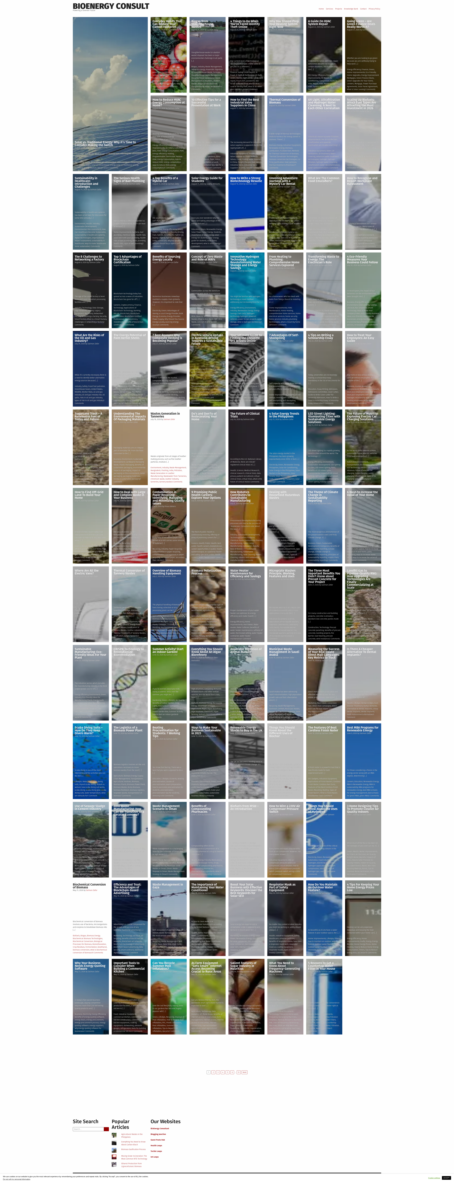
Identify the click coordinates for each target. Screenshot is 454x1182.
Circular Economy (121, 863)
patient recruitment (245, 476)
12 (239, 1072)
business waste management (126, 554)
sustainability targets (212, 400)
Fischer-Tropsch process (248, 866)
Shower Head (212, 947)
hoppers (171, 636)
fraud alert (240, 81)
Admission (333, 389)
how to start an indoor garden (165, 714)
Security (103, 316)
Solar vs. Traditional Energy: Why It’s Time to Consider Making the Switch (105, 143)
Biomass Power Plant (136, 784)
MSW (193, 316)
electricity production (326, 863)
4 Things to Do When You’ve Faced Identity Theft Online (245, 24)
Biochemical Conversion (83, 941)
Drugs (216, 863)
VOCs (372, 871)
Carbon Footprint (248, 537)
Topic (212, 159)
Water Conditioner (198, 950)
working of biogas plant (240, 717)
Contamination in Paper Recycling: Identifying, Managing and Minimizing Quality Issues (168, 497)
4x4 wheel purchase (249, 392)
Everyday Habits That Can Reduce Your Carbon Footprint (167, 24)
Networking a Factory (90, 316)
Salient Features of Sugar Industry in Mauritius (243, 966)
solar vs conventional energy (103, 165)
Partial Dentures (370, 706)
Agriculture (79, 465)
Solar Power (96, 162)
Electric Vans (88, 627)
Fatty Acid (322, 235)
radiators (282, 84)
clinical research (237, 473)
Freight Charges (244, 162)
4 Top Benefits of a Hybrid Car (165, 179)
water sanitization (315, 168)
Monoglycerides (322, 238)
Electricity (157, 310)
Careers (194, 153)
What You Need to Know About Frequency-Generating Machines (284, 967)
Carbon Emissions (92, 624)
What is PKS (136, 397)
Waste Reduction (120, 549)
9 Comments (202, 639)
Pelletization (196, 633)
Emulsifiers (312, 235)
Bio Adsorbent (275, 781)
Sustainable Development (85, 226)
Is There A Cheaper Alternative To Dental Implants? (361, 652)
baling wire (204, 784)
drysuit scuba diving (87, 784)
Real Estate (93, 546)
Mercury (130, 709)
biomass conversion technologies (283, 159)
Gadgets (315, 779)
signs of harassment (366, 243)
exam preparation (173, 784)
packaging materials (131, 476)
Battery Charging (159, 232)
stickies (160, 560)
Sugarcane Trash (87, 473)
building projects (323, 633)
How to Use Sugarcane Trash (92, 470)
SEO (254, 938)
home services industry (278, 319)
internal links (244, 947)
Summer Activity (176, 711)
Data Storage (97, 308)
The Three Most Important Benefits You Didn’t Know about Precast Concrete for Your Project (324, 576)
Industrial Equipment (239, 153)
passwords (250, 81)
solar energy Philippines (284, 479)
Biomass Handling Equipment (165, 619)
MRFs (219, 313)
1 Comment (253, 89)
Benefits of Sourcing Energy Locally (166, 258)
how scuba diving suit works (93, 787)
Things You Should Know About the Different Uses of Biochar (282, 732)
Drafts (362, 941)
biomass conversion (81, 950)
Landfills (172, 863)
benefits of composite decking (165, 395)
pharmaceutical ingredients (203, 871)
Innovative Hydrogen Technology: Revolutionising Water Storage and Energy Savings (245, 262)
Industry (201, 66)
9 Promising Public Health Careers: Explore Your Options (206, 495)
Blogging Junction (158, 1134)
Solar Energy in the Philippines (282, 470)
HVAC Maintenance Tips (329, 84)
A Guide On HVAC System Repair (319, 22)
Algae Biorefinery (214, 709)
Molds (364, 866)
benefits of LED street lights (319, 470)
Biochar (285, 781)
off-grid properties (91, 554)
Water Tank (211, 950)
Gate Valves (257, 162)
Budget (194, 467)
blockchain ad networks (132, 941)
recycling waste (125, 557)
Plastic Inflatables (173, 1022)
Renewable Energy (82, 162)
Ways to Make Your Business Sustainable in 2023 (206, 730)
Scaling (203, 947)
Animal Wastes (248, 706)
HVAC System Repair (316, 86)
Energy (211, 627)
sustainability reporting (317, 560)
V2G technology (353, 467)
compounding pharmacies (202, 868)
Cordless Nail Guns (327, 784)
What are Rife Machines (288, 1025)
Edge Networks (81, 310)
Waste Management (213, 66)
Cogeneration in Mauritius (241, 1022)
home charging (361, 473)
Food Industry (332, 235)
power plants (244, 1031)
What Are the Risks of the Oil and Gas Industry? (89, 338)
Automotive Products (289, 540)
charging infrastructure (201, 392)
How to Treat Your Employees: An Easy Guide (360, 338)
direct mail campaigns (321, 706)
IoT (201, 1014)
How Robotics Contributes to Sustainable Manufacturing (240, 496)
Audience (212, 153)
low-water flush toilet (239, 790)
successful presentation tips (203, 165)
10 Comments (85, 717)
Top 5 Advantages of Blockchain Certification (128, 259)
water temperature (93, 793)
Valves (249, 168)
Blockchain (125, 313)
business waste (133, 552)
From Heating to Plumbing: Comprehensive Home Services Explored (284, 261)
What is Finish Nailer (328, 793)
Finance (233, 72)
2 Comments (113, 168)
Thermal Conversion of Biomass (284, 101)
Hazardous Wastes (276, 546)
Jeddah (281, 709)
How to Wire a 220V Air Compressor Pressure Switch (284, 809)
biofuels (202, 714)
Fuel (154, 235)
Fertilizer (216, 72)
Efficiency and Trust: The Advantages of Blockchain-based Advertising (127, 889)
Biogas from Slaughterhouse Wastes (202, 24)
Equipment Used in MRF (206, 313)
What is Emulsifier (330, 240)
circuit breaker (286, 866)
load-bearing (320, 636)
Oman (169, 868)
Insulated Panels (354, 866)
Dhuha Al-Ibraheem (251, 812)
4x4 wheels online (244, 395)
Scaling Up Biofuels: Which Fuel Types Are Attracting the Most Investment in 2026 (361, 104)
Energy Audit (98, 700)
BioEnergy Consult (111, 6)
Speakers (211, 156)
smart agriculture (208, 1028)
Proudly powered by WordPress (86, 1178)
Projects (338, 9)
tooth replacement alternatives (360, 714)
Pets (219, 473)
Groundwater (196, 938)
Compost (296, 787)
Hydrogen (312, 863)
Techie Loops (156, 1151)
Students (217, 232)
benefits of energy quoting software (89, 1017)
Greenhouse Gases (82, 389)
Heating (329, 86)
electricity (234, 1031)
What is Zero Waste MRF (208, 319)
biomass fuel (166, 633)
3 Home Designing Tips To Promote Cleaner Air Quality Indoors (363, 809)
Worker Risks (87, 392)
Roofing (326, 790)
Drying (204, 627)
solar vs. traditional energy (127, 165)
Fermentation (91, 947)
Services (329, 9)
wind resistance (322, 639)
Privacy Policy (374, 9)
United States (96, 389)
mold (134, 240)
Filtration (335, 1025)
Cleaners (291, 543)
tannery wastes (165, 482)
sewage (83, 874)
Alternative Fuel (135, 386)
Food (310, 229)
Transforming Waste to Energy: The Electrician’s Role (323, 259)
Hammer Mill (206, 630)
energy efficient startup (248, 787)
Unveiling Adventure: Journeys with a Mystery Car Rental (283, 181)
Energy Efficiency (276, 69)
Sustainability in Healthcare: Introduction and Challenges (86, 182)
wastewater (215, 86)
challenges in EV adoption (212, 389)
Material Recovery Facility (207, 316)
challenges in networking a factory (89, 322)
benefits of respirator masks (281, 941)
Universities (318, 403)
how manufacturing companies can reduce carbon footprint (91, 711)
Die (200, 627)
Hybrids (160, 235)
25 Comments (323, 89)
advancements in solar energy (114, 162)
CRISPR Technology (128, 703)
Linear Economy (135, 863)
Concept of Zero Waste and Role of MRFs (207, 258)
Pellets (206, 633)
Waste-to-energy (198, 69)
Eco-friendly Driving (175, 232)
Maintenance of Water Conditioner (205, 944)
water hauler (90, 557)
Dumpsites (163, 863)
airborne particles (287, 938)
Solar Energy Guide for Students (207, 179)
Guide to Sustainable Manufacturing (90, 703)
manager (350, 397)
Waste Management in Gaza (168, 886)
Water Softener (243, 627)
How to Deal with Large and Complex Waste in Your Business (129, 495)
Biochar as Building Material (287, 784)
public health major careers (210, 557)
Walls (193, 479)
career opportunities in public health (206, 549)
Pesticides (285, 554)
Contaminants (203, 935)
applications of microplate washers (284, 622)
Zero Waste (118, 868)
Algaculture (196, 709)
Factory (91, 310)
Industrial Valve (236, 165)
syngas (127, 636)
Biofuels (350, 156)
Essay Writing (252, 232)
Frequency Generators (288, 1014)
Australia (208, 386)
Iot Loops (155, 1157)
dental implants (367, 711)
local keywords (245, 950)
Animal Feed (294, 779)
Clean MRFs (196, 308)
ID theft (239, 75)
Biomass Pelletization (208, 622)
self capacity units (290, 397)
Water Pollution (243, 714)
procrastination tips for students (166, 793)
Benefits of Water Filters (326, 1020)
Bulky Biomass (134, 787)
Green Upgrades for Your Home (360, 81)
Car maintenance (165, 72)
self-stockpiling (275, 400)
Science (316, 229)
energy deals (80, 1020)
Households (290, 549)
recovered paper (168, 557)
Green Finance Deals (365, 78)
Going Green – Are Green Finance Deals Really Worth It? (361, 24)
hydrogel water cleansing (326, 162)
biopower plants (120, 793)
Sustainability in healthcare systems (90, 235)
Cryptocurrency (127, 305)
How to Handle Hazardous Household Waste (284, 552)
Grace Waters (170, 506)
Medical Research (251, 470)
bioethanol (102, 947)
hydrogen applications (317, 866)
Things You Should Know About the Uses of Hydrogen (322, 809)
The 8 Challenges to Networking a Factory (89, 258)
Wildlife (78, 392)
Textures (215, 476)
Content (203, 156)
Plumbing (195, 947)
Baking (322, 232)
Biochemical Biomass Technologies (87, 938)
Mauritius (256, 1022)
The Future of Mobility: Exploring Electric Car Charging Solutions (362, 416)
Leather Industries (135, 630)
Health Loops (156, 1145)
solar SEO (256, 950)
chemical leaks (128, 235)
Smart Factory (80, 319)
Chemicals (282, 543)
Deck (349, 546)
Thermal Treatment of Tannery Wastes (129, 633)
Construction (313, 627)
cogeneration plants (88, 479)
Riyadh (281, 711)
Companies (325, 546)
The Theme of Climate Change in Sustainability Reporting (323, 496)
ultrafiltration (313, 165)
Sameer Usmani (289, 739)
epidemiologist (197, 552)
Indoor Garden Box (160, 711)
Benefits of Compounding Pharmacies (201, 809)
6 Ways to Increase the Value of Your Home (362, 493)
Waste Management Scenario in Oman (166, 807)
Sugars (238, 868)
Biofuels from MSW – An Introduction (244, 807)
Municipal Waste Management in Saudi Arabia (284, 652)
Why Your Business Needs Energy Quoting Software (90, 966)
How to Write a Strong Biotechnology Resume (246, 179)
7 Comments (211, 717)
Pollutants (139, 709)
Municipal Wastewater (84, 866)
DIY (309, 75)
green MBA (364, 796)
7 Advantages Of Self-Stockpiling (284, 336)
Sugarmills (244, 1028)
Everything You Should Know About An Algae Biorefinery (207, 652)
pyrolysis (293, 162)
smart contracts (127, 950)
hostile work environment (363, 235)
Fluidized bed (285, 151)
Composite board (176, 392)
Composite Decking (160, 392)
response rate (324, 717)
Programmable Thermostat (164, 156)
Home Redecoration (211, 470)
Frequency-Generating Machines (282, 1017)
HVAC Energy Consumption (168, 151)
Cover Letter (333, 392)
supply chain (333, 557)
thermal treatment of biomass (281, 165)
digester (253, 714)
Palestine (164, 947)
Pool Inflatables (159, 1025)
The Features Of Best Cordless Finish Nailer (323, 729)
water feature (322, 950)
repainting (351, 554)
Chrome (125, 624)
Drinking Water (325, 1025)
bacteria (135, 232)
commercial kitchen (122, 1017)
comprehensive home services (282, 313)
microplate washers (277, 633)
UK (248, 779)
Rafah (170, 947)
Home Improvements (356, 72)
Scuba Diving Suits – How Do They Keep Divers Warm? (89, 730)
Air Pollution (361, 854)
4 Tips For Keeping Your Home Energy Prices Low (363, 887)
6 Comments (372, 325)
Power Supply (158, 319)
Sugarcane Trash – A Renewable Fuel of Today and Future (88, 416)
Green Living (248, 543)
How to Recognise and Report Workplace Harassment (362, 181)
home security (291, 316)
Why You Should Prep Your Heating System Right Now (284, 24)
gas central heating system (287, 78)
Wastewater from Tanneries (175, 476)
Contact (363, 9)
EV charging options (368, 465)
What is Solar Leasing (356, 89)
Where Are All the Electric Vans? (87, 572)
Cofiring (117, 389)
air (359, 953)
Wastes (194, 319)
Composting (211, 310)
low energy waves (281, 1031)
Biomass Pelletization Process (206, 572)
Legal (349, 235)
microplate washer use (287, 630)
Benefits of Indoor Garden (163, 703)
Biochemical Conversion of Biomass (89, 886)
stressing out (158, 796)
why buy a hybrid (174, 240)
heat (286, 162)
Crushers (170, 624)
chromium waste (158, 479)
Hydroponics (164, 709)
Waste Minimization (89, 709)
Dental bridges (367, 703)
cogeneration (119, 400)
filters (337, 938)
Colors (200, 467)
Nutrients (273, 790)
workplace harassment (356, 246)
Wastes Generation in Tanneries (165, 415)
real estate (312, 714)
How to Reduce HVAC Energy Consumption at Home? (169, 102)
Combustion (274, 151)
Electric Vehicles (88, 630)
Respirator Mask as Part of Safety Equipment (282, 887)
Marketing (312, 703)
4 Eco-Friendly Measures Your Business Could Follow (362, 259)
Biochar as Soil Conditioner (280, 787)
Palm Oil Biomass (127, 395)
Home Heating (287, 310)
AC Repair (325, 78)
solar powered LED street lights (325, 479)
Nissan (77, 633)
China (239, 159)
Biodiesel (372, 156)
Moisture (216, 630)
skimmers (312, 950)
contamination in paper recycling (166, 552)
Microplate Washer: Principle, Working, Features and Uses (282, 573)
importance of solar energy (202, 235)
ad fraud (136, 935)
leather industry (172, 479)
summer (336, 86)
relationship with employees (367, 397)
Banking (137, 310)
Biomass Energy (275, 145)
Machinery (89, 313)
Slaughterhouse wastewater (203, 78)
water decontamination (330, 165)
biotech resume (236, 235)
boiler (284, 72)
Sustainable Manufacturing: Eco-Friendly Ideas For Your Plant (90, 653)
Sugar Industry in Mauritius (241, 1025)
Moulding (318, 790)
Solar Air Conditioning (288, 467)
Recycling (201, 305)
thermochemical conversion (242, 871)
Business (350, 302)
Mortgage (358, 84)
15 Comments (371, 953)
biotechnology (242, 238)
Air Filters (170, 148)
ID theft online (249, 75)
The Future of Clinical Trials (245, 415)
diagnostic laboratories (278, 624)
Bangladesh (156, 470)
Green (166, 69)
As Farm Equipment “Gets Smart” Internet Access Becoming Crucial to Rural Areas (206, 967)
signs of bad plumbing (133, 243)
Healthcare (274, 938)
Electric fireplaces (359, 546)
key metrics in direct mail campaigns (323, 711)
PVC (164, 1022)
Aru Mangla (92, 422)
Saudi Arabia (289, 711)
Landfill (156, 947)
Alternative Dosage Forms (202, 863)
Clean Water (321, 1022)
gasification (279, 162)
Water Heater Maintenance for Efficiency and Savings (245, 573)
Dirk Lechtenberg (95, 812)
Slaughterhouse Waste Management (206, 75)
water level (334, 950)
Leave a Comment (282, 89)
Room (193, 476)
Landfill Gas (364, 622)
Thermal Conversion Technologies (283, 156)
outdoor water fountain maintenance (323, 947)
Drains (212, 935)
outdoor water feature (324, 944)
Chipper (194, 627)
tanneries (155, 482)
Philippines (273, 467)
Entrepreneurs (353, 389)
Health (89, 223)
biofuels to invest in (368, 165)
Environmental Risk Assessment (88, 229)
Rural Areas (208, 1014)
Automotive (157, 229)
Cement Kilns (87, 863)
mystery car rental (276, 235)
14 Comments (135, 403)
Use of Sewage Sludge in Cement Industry (90, 807)
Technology (87, 308)
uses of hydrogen (327, 871)
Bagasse (94, 467)
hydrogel (323, 159)
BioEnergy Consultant (160, 1128)
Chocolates (330, 232)
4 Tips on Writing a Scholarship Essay (321, 336)
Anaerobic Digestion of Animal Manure (246, 650)
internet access (209, 1020)
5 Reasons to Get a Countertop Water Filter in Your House (321, 966)
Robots (256, 546)
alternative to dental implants (359, 709)
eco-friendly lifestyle (167, 84)
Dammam (273, 709)
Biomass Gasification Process (133, 1149)
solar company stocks (251, 793)
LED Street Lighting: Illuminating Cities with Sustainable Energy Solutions (324, 418)
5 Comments (328, 403)
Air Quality (180, 700)
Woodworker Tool (315, 796)
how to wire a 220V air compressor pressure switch (284, 868)
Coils (176, 148)
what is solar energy (211, 243)
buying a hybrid (159, 238)
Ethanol (233, 866)
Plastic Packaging (126, 465)
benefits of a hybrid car (173, 235)
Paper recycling (175, 549)
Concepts (195, 156)
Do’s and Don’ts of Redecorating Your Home (204, 416)
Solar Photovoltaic (283, 476)
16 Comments (255, 717)
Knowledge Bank (351, 9)
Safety (240, 72)
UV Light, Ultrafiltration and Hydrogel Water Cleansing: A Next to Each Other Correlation (324, 104)
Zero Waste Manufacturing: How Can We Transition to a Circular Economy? (129, 810)
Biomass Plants (120, 784)
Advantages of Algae (206, 706)
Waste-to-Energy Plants (317, 313)
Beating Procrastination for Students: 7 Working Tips (166, 732)
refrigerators (125, 1028)
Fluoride (311, 1028)
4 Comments (163, 325)
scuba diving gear (93, 790)
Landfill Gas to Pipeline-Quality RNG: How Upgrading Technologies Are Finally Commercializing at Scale (362, 579)
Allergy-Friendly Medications (210, 860)
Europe (98, 630)
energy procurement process (87, 1022)
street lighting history (317, 482)
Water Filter (326, 1028)
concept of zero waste (206, 322)
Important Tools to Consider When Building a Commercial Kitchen (129, 967)
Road (101, 546)
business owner (366, 389)
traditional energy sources (86, 168)
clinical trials (250, 473)
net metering (133, 162)
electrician (318, 316)
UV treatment (324, 153)
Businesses (130, 546)
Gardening (157, 700)
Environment (158, 69)
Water (328, 151)
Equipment (195, 630)
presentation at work (209, 162)
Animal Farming (281, 779)
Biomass (288, 148)
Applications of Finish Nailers (320, 781)
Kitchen (350, 549)
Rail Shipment (361, 308)
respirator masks (276, 950)
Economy (162, 316)
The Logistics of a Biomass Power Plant (128, 729)
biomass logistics (137, 790)
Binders (213, 619)
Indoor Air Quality (368, 863)
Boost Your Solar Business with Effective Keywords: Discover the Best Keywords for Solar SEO (246, 890)
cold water (92, 781)
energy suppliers (96, 1025)
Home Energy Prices (362, 944)
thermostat (312, 89)
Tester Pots (206, 476)
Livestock (252, 709)
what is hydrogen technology (249, 322)
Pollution (178, 470)
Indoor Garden (177, 709)
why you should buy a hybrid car (166, 243)
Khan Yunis (176, 944)
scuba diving (80, 790)
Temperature (211, 636)
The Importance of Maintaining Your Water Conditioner (207, 887)
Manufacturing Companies (241, 546)
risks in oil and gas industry (91, 397)
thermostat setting (243, 633)
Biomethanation (99, 944)
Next (244, 1072)
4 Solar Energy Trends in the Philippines (284, 415)
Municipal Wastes (292, 709)
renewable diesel (354, 168)
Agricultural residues (200, 619)
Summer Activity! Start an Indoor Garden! (168, 650)
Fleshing (164, 470)
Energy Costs (373, 546)
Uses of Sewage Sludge (90, 871)
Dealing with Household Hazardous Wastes (284, 495)
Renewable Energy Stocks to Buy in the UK (246, 729)
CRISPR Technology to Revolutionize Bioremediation (129, 652)
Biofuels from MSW (243, 863)
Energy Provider (173, 316)
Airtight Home (352, 857)
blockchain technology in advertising (129, 944)
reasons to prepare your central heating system (282, 86)
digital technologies (83, 238)
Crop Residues (79, 947)
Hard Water (248, 624)
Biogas (194, 66)
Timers (362, 950)
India (77, 473)
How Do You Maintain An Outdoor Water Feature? (322, 887)
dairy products (314, 243)
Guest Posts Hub (158, 1140)
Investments (119, 322)
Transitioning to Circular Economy (127, 866)
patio (369, 552)
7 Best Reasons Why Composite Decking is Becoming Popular (167, 338)
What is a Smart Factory (97, 319)
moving (279, 397)
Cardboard (130, 462)
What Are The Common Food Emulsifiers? (323, 179)
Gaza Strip (167, 944)
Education (203, 153)
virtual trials (247, 479)
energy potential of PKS (135, 400)
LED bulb (350, 308)
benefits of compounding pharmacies (207, 866)
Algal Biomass (197, 711)
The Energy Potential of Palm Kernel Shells (130, 336)
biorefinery (210, 714)
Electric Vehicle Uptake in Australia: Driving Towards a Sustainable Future (207, 339)
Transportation (197, 386)
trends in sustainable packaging (127, 479)
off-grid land (97, 552)
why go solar (102, 168)
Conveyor (162, 624)
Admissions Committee (317, 392)
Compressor (324, 81)
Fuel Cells (242, 313)
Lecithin (311, 238)
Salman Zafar (95, 148)
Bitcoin (116, 313)
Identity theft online (244, 78)
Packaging (139, 546)
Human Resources (362, 386)
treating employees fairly (357, 400)
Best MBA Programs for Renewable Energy (362, 729)
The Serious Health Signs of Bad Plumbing (129, 179)
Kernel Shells (125, 392)
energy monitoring (364, 319)
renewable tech (360, 325)
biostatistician (216, 546)
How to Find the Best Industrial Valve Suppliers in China (244, 102)
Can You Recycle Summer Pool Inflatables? (164, 966)
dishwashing (129, 1025)
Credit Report (249, 72)
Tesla (83, 633)
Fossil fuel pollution (96, 386)
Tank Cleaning (249, 554)
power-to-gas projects (247, 319)
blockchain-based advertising (126, 947)
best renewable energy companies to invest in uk (243, 781)
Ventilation (351, 874)
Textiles (296, 790)
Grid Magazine (113, 1178)
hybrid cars (162, 240)
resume (241, 243)
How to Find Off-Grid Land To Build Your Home (89, 495)
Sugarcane (234, 1028)
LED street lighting (322, 467)
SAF (348, 159)
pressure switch (281, 871)
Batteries (273, 543)
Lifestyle (173, 69)
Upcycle (165, 1031)
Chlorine (311, 1022)
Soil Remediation (285, 790)
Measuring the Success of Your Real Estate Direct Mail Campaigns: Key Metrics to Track (324, 653)
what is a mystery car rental (286, 243)
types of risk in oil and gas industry (89, 400)
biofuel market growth (360, 159)
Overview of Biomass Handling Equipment (167, 572)
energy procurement (94, 1020)
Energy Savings (370, 305)
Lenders (350, 84)
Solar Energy (207, 232)
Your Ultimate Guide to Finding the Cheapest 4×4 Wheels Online (246, 338)
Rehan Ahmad (287, 501)
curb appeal (359, 549)
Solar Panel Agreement (367, 86)
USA (88, 633)
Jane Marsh (367, 111)
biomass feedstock (121, 790)
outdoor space (159, 397)
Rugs (199, 476)
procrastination (166, 790)
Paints (277, 554)
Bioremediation (120, 700)
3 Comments (370, 89)
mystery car (292, 232)
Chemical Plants (237, 540)
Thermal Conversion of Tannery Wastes (129, 572)
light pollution (321, 476)
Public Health (211, 543)
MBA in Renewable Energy (357, 784)
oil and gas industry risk (92, 395)
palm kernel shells (121, 403)
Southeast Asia (124, 397)
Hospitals (273, 1020)
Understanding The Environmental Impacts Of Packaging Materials (130, 416)
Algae (204, 709)
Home (321, 9)
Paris (333, 467)
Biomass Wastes (120, 787)
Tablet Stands (203, 159)
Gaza (160, 944)
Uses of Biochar (275, 793)
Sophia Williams (213, 184)
